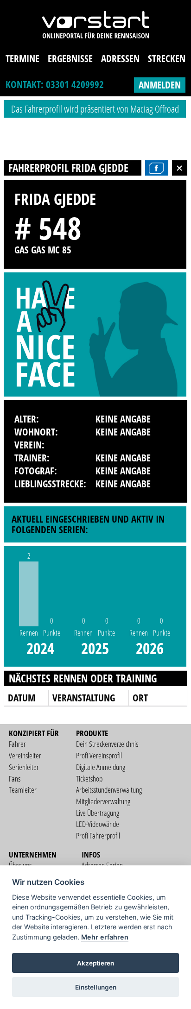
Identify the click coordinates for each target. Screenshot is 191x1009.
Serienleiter (24, 767)
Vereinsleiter (25, 755)
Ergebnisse (70, 58)
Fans (14, 778)
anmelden (160, 84)
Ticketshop (89, 778)
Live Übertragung (97, 812)
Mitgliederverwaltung (103, 801)
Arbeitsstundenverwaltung (109, 789)
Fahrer (17, 743)
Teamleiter (23, 789)
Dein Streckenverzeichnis (107, 743)
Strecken (166, 58)
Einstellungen (95, 987)
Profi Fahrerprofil (98, 835)
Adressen (120, 58)
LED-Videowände (97, 824)
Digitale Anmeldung (100, 767)
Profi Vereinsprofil (99, 755)
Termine (22, 58)
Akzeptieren (95, 963)
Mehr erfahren (104, 937)
